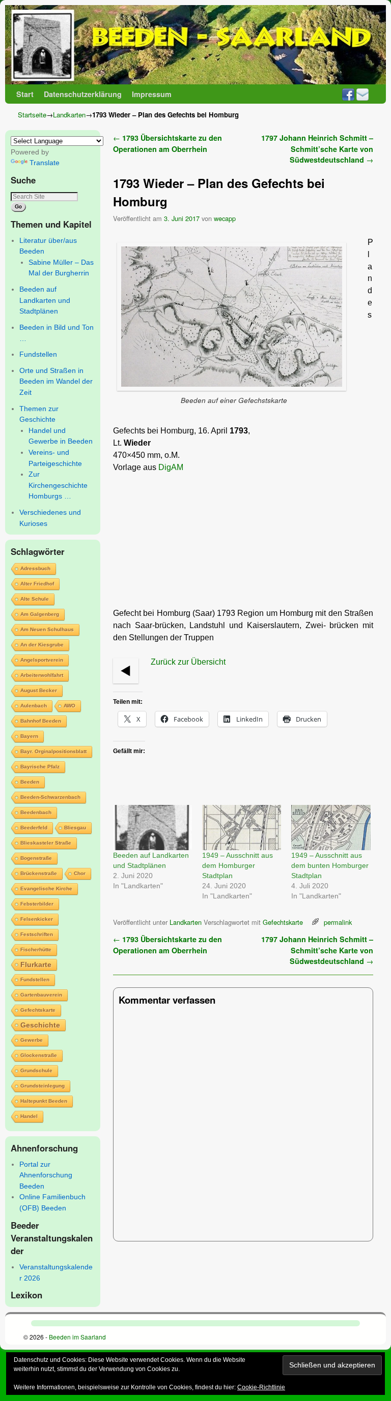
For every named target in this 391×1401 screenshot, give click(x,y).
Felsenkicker (36, 919)
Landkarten (69, 114)
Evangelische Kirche (46, 888)
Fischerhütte (35, 949)
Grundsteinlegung (42, 1085)
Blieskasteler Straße (45, 843)
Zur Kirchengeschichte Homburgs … (58, 485)
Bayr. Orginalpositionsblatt (53, 751)
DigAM (170, 467)
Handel (29, 1116)
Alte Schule (34, 599)
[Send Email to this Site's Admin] (362, 94)
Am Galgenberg (39, 614)
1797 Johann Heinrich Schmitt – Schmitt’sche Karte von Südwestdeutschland (317, 149)
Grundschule (36, 1070)
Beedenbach (35, 812)
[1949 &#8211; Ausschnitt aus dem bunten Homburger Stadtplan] (330, 827)
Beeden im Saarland (77, 1336)
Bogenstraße (36, 858)
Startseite (32, 114)
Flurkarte (35, 964)
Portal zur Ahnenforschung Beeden (45, 1175)
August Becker (38, 690)
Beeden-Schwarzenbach (50, 797)
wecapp (225, 218)
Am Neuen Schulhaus (47, 629)
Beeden (29, 782)
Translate (45, 163)
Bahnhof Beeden (40, 721)
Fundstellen (38, 354)
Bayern (29, 736)
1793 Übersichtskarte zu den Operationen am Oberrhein (167, 143)
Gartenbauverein (41, 995)
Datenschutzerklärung (83, 94)
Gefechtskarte (37, 1010)
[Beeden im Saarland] (195, 44)
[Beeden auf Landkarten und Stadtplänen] (152, 827)
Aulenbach (33, 705)
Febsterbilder (36, 904)
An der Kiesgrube (42, 644)
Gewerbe (31, 1040)
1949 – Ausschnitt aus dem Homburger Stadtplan (237, 865)
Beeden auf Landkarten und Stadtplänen (44, 300)
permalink (338, 922)
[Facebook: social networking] (348, 94)
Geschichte (40, 1025)
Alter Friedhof (37, 583)
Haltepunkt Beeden (43, 1101)
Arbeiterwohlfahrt (41, 675)
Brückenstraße (38, 873)
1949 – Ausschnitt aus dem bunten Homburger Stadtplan (330, 865)
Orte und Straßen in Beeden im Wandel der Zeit (56, 381)
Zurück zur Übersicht (188, 662)
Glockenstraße (38, 1055)
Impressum (152, 94)
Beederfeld (33, 827)
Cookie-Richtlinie (261, 1387)
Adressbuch (35, 568)
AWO (69, 705)
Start (25, 94)
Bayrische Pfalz (40, 766)
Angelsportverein (41, 660)
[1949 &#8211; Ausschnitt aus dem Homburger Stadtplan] (241, 827)
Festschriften (36, 934)
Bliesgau (75, 827)
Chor (80, 873)
